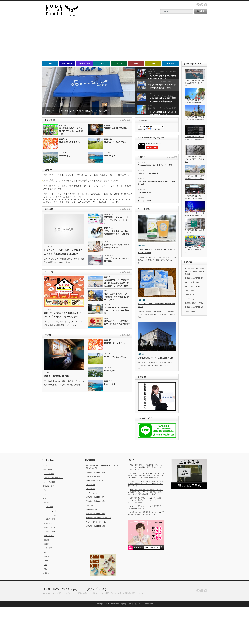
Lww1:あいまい (190, 311)
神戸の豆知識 (49, 474)
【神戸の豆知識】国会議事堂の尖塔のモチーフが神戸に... (194, 178)
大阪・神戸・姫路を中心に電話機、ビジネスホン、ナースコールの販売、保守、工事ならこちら (86, 175)
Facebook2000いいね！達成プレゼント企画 (155, 165)
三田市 (46, 556)
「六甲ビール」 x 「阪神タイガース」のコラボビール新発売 (116, 310)
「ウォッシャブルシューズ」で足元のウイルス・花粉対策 (116, 232)
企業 (45, 565)
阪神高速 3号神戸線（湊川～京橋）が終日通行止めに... (194, 249)
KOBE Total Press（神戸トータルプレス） (75, 589)
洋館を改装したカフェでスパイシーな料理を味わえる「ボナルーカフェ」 (78, 111)
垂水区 (46, 540)
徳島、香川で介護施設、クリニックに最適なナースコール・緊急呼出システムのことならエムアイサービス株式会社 (145, 500)
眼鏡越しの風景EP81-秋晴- (95, 526)
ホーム (49, 64)
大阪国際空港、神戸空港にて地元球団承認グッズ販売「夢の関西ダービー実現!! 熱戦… (117, 283)
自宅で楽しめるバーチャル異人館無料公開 (155, 358)
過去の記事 (126, 120)
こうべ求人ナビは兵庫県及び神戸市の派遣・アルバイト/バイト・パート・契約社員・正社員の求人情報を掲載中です (87, 187)
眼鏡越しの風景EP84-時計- (194, 303)
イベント (118, 64)
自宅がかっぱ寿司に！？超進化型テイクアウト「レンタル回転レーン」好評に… (63, 315)
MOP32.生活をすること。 (70, 142)
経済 (45, 569)
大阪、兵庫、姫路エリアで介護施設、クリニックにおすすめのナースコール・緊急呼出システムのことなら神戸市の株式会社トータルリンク (87, 195)
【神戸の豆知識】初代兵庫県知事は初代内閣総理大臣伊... (194, 139)
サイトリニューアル (145, 201)
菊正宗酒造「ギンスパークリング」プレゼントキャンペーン (116, 220)
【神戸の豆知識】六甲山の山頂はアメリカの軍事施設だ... (194, 119)
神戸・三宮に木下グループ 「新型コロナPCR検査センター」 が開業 (116, 297)
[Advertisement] (124, 39)
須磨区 (46, 544)
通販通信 (170, 64)
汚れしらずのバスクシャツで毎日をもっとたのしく (116, 246)
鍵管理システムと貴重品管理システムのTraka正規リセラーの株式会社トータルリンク (82, 202)
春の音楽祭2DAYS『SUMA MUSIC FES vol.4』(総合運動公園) (194, 271)
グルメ (101, 64)
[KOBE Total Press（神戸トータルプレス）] (60, 16)
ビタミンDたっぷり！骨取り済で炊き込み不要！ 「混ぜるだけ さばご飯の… (63, 252)
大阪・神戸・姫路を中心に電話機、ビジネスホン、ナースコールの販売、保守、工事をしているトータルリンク (145, 467)
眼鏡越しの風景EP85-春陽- (115, 128)
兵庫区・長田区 (49, 531)
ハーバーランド (51, 511)
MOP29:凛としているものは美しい (98, 518)
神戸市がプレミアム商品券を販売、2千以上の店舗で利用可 (117, 322)
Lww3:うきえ (109, 156)
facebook (205, 4)
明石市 (46, 552)
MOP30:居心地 (91, 509)
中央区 (46, 502)
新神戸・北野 (50, 519)
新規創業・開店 (84, 64)
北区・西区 (48, 548)
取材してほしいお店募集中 (148, 173)
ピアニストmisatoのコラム (53, 478)
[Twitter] (198, 590)
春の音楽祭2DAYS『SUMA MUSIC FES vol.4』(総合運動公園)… (71, 131)
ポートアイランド (52, 515)
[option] (88, 91)
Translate (156, 129)
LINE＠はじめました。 (146, 192)
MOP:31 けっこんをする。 (115, 142)
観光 (136, 64)
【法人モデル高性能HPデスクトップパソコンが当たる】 (156, 182)
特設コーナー (67, 64)
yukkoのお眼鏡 (49, 482)
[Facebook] (201, 590)
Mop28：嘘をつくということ (96, 522)
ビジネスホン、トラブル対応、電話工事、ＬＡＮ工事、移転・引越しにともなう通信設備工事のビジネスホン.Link (145, 484)
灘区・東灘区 (49, 536)
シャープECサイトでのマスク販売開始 (116, 259)
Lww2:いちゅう (190, 299)
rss (198, 4)
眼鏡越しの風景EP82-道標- (95, 514)
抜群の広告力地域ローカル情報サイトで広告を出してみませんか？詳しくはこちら (80, 180)
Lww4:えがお (64, 156)
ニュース (153, 64)
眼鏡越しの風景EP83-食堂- (194, 307)
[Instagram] (205, 590)
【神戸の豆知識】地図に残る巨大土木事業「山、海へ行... (194, 82)
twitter (201, 4)
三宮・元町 (49, 507)
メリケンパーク (51, 523)
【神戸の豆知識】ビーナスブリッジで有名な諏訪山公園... (194, 159)
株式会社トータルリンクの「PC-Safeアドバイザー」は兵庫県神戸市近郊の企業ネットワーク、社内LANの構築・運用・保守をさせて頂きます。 (146, 475)
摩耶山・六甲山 (49, 527)
